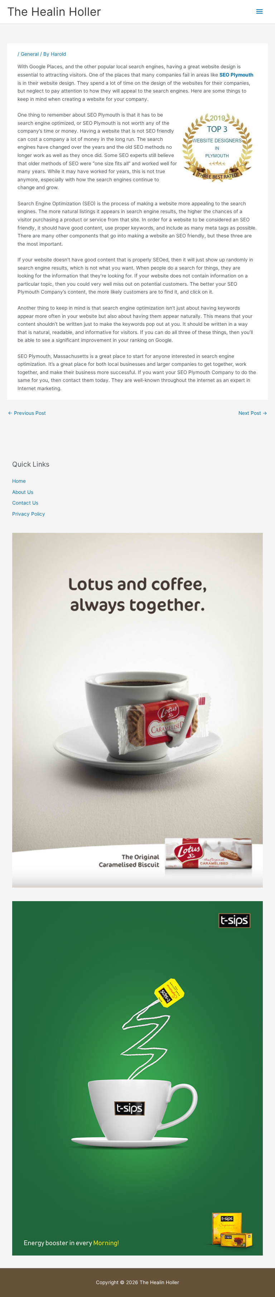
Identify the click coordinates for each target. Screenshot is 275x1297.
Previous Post (27, 413)
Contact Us (25, 503)
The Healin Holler (54, 12)
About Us (22, 492)
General (30, 54)
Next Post (252, 413)
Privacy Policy (28, 514)
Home (19, 481)
